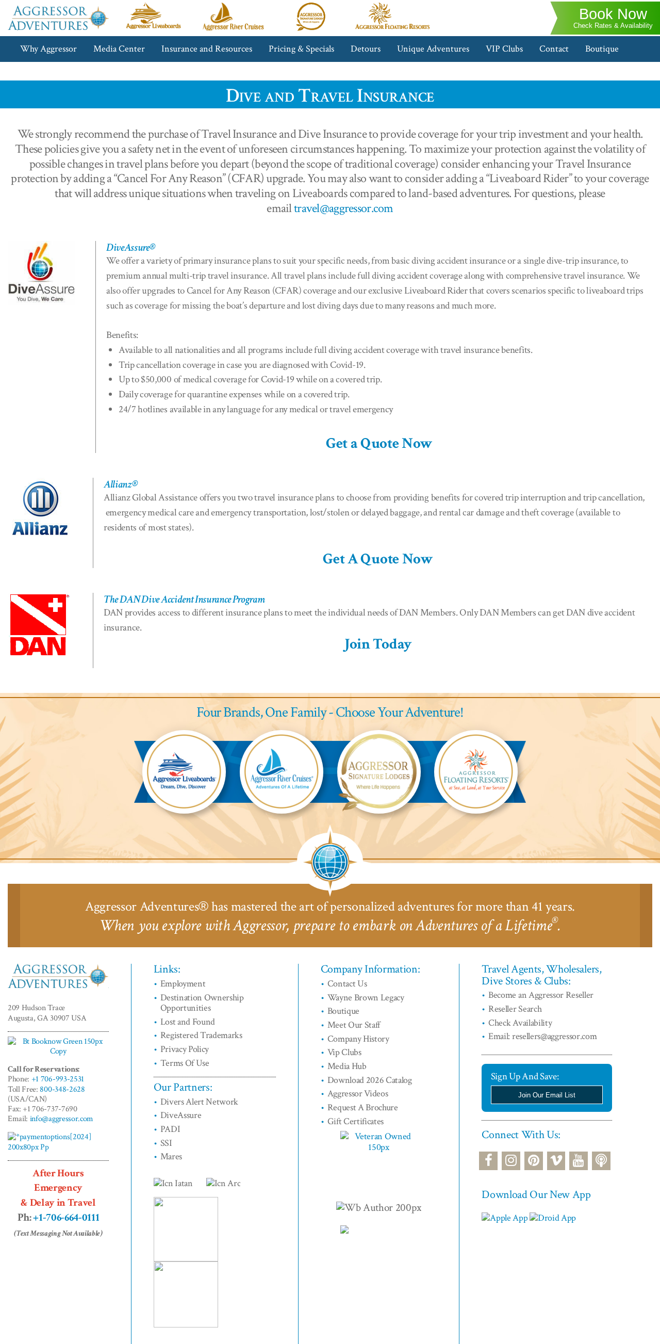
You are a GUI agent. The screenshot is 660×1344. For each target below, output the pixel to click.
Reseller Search (514, 1009)
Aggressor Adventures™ (58, 29)
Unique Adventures (433, 49)
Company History (358, 1039)
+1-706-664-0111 (66, 1217)
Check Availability (520, 1023)
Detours (366, 49)
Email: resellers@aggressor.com (542, 1036)
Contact (554, 49)
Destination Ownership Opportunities (202, 1003)
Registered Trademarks (201, 1035)
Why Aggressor (48, 49)
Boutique (602, 49)
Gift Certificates (355, 1121)
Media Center (119, 49)
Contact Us (347, 984)
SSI (166, 1143)
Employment (183, 984)
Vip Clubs (344, 1052)
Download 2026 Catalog (369, 1080)
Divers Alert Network (199, 1102)
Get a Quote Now (379, 443)
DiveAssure (181, 1115)
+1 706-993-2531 (57, 1079)
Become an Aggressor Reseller (540, 995)
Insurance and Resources (206, 49)
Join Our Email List (546, 1095)
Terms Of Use (184, 1063)
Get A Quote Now (378, 559)
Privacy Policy (184, 1049)
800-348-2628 (62, 1089)
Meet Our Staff (354, 1025)
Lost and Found (188, 1022)
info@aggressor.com (61, 1118)
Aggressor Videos (357, 1093)
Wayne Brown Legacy (365, 997)
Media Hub (347, 1066)
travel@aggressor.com (343, 208)
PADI (170, 1129)
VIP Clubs (504, 49)
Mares (171, 1156)
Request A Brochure (362, 1107)
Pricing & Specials (301, 49)
